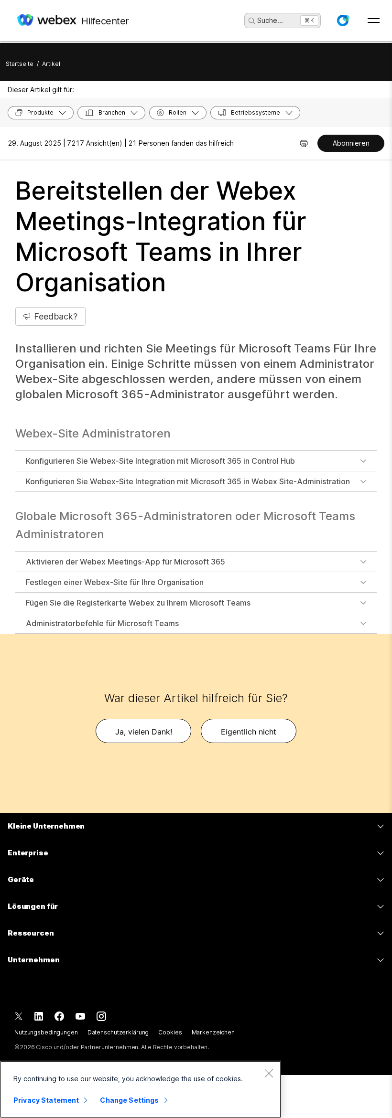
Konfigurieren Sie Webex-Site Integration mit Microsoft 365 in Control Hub (160, 461)
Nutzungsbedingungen (46, 1032)
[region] (140, 1089)
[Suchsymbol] (252, 21)
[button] (342, 20)
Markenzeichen (213, 1032)
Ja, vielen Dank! (143, 731)
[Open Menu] (373, 20)
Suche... (270, 20)
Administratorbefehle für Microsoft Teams (102, 623)
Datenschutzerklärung (118, 1032)
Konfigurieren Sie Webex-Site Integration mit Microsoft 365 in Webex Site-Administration (188, 481)
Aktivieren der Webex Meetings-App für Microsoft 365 (125, 561)
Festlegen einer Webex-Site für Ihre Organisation (115, 582)
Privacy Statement (46, 1100)
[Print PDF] (304, 143)
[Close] (268, 1073)
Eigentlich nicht (248, 731)
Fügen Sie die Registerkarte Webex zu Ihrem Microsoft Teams (138, 602)
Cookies (170, 1032)
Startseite (19, 63)
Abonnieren (351, 143)
